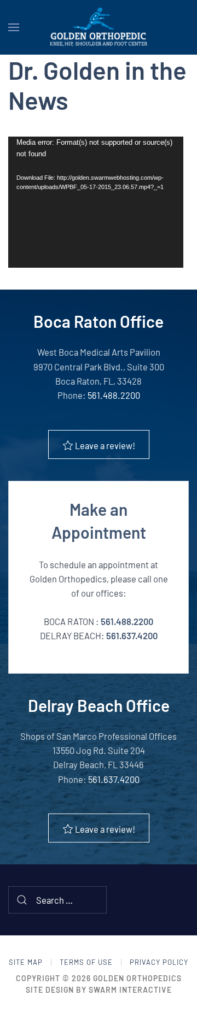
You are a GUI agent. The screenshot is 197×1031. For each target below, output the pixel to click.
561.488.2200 (114, 395)
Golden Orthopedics (137, 978)
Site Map (26, 962)
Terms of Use (86, 962)
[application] (95, 202)
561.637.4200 (132, 635)
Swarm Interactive (130, 989)
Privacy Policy (159, 962)
